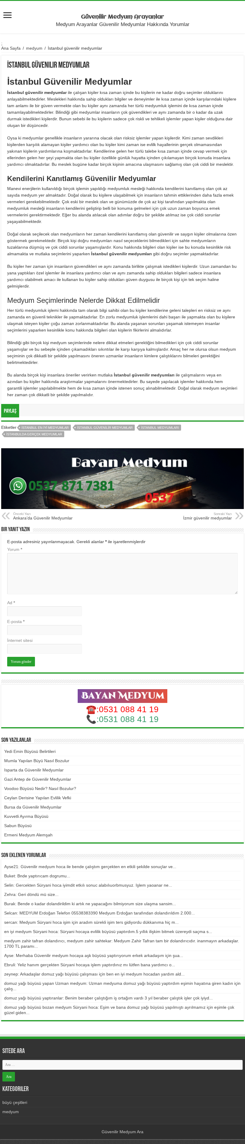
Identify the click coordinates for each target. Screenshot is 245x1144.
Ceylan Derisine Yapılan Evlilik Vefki (37, 797)
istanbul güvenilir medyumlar (105, 427)
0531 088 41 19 (129, 719)
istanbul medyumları (160, 427)
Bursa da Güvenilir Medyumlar (33, 807)
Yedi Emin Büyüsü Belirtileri (30, 751)
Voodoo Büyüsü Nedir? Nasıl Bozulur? (40, 788)
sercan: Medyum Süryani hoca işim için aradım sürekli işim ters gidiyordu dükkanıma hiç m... (91, 922)
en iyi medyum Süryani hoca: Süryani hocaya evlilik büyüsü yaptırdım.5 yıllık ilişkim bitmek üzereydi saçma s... (108, 931)
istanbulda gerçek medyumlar (34, 434)
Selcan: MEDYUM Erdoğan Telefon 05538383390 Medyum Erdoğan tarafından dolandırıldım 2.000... (99, 913)
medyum (34, 48)
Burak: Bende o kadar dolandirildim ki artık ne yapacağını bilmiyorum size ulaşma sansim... (90, 903)
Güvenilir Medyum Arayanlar (122, 17)
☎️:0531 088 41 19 (122, 709)
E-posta (15, 621)
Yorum (14, 549)
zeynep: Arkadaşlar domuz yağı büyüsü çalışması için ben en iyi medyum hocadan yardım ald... (94, 974)
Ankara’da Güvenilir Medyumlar (43, 516)
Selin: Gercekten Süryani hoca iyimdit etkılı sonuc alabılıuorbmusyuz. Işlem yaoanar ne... (88, 885)
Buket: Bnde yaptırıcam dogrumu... (37, 875)
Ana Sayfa (11, 48)
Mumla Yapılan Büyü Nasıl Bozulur (36, 760)
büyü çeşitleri (14, 1102)
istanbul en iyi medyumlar (45, 427)
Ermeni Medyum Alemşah (28, 834)
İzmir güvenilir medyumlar (207, 516)
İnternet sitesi (20, 640)
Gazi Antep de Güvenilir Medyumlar (37, 779)
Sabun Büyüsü (18, 825)
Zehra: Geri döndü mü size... (31, 894)
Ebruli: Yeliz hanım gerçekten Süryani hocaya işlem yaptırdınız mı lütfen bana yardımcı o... (89, 964)
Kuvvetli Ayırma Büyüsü (26, 816)
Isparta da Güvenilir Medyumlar (34, 770)
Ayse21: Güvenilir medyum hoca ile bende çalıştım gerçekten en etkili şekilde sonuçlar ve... (90, 866)
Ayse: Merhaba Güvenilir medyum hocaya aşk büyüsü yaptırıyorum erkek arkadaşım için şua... (93, 955)
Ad (11, 602)
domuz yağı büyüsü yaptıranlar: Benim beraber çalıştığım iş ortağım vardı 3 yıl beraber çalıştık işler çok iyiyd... (108, 998)
